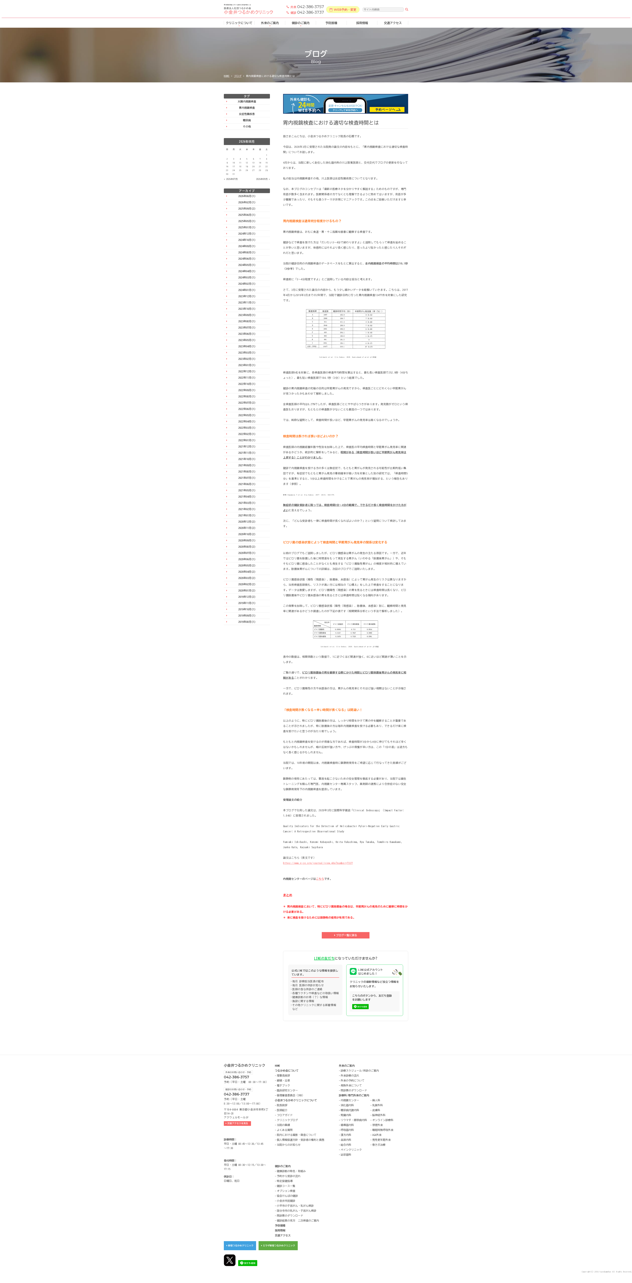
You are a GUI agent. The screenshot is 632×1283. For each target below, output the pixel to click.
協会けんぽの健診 (287, 1196)
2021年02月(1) (246, 509)
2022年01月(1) (246, 440)
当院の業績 (283, 1125)
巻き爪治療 (378, 1144)
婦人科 (376, 1100)
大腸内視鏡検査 (247, 101)
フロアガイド (285, 1115)
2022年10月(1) (246, 384)
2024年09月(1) (246, 246)
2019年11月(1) (246, 603)
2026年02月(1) (246, 202)
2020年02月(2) (246, 584)
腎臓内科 (346, 1115)
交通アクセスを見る (238, 1123)
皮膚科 (376, 1110)
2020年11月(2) (246, 528)
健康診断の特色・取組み (291, 1171)
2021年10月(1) (246, 459)
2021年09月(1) (246, 465)
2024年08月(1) (246, 252)
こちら (320, 879)
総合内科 (346, 1144)
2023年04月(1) (246, 346)
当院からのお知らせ (289, 1144)
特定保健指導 (285, 1181)
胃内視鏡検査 (247, 107)
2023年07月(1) (246, 327)
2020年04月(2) (246, 571)
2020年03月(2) (246, 578)
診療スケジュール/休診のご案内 (360, 1070)
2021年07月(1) (246, 477)
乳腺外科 (377, 1105)
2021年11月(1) (246, 452)
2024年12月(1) (246, 233)
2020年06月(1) (246, 559)
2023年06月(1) (246, 333)
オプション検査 (286, 1191)
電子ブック (283, 1085)
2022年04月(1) (246, 421)
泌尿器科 (346, 1154)
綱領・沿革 (283, 1080)
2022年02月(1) (246, 434)
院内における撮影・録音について (296, 1135)
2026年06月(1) (246, 196)
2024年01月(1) (246, 290)
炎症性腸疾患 (247, 114)
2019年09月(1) (246, 615)
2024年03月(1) (246, 277)
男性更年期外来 (381, 1140)
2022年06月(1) (246, 409)
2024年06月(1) (246, 258)
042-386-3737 (307, 12)
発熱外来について (351, 1085)
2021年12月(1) (246, 446)
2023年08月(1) (246, 321)
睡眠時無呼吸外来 (382, 1130)
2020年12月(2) (246, 521)
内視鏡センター (350, 1100)
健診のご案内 (301, 22)
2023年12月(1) (246, 296)
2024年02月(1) (246, 283)
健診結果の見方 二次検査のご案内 (298, 1220)
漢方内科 (346, 1135)
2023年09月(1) (246, 315)
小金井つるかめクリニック (244, 1065)
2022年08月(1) (246, 396)
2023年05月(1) (246, 340)
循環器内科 (347, 1125)
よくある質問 (285, 1130)
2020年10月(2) (246, 534)
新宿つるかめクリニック (240, 1245)
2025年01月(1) (246, 227)
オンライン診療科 (382, 1120)
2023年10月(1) (246, 308)
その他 (247, 126)
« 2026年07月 (231, 179)
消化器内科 (347, 1105)
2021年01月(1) (246, 515)
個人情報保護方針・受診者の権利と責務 (300, 1140)
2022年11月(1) (246, 377)
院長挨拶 (282, 1105)
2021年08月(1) (246, 471)
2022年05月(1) (246, 415)
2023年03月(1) (246, 352)
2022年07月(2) (246, 402)
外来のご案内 (270, 22)
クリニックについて (239, 22)
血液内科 (346, 1140)
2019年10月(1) (246, 609)
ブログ (238, 76)
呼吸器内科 (347, 1130)
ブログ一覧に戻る (346, 935)
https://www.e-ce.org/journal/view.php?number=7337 (318, 863)
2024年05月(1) (246, 265)
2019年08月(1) (246, 621)
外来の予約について (352, 1080)
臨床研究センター (287, 1090)
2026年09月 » (263, 179)
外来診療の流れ (350, 1075)
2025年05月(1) (246, 221)
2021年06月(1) (246, 484)
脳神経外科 (378, 1115)
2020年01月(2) (246, 590)
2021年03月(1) (246, 503)
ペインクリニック (351, 1149)
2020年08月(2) (246, 546)
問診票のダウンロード (354, 1090)
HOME (227, 76)
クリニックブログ (287, 1120)
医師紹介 (282, 1110)
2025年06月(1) (246, 215)
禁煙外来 (377, 1125)
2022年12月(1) (246, 371)
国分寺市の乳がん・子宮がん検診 (296, 1210)
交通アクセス (393, 22)
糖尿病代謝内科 (350, 1110)
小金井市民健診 (286, 1200)
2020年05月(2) (246, 565)
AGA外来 (377, 1135)
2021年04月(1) (246, 496)
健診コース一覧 (286, 1186)
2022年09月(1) (246, 390)
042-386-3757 (307, 7)
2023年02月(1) (246, 359)
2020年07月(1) (246, 553)
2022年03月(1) (246, 427)
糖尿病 (247, 120)
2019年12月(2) (246, 596)
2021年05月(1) (246, 490)
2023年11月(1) (246, 302)
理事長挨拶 (283, 1075)
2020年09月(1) (246, 540)
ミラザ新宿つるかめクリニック (279, 1245)
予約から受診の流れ (289, 1176)
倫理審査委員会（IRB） (290, 1095)
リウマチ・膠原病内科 (354, 1120)
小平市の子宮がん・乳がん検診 (295, 1205)
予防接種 (331, 22)
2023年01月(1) (246, 365)
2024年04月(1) (246, 271)
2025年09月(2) (246, 208)
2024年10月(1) (246, 240)
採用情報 (362, 22)
